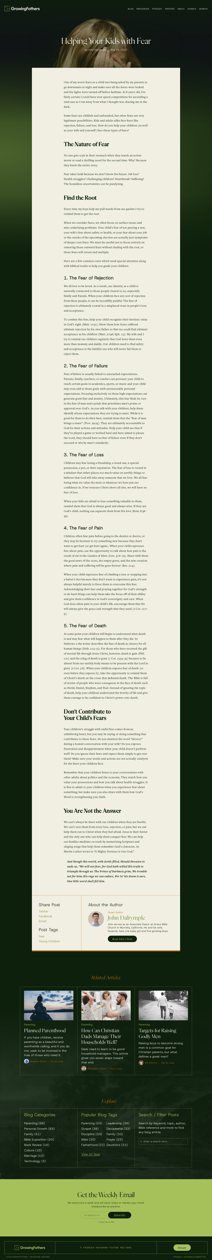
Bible (88, 1139)
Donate (192, 8)
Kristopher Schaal (97, 1068)
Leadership (117, 1123)
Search (203, 8)
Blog (130, 8)
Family (32, 1134)
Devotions (117, 1145)
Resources (143, 8)
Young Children (49, 941)
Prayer (114, 1139)
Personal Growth (39, 1129)
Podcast (157, 8)
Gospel (90, 1129)
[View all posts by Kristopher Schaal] (83, 1068)
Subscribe (119, 1215)
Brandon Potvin (38, 1061)
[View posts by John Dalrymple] (96, 919)
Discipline (91, 1134)
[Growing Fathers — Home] (22, 8)
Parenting (29, 1024)
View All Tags (90, 1154)
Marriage (34, 1156)
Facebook (45, 916)
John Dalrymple (97, 49)
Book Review (36, 1145)
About (181, 8)
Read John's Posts (122, 939)
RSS (122, 1247)
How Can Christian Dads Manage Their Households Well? (101, 1036)
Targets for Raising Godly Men (157, 1033)
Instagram (102, 1247)
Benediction (201, 1257)
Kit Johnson (151, 1062)
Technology (35, 1161)
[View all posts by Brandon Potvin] (26, 1061)
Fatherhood (93, 1145)
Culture (33, 1150)
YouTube (114, 1247)
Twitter (43, 911)
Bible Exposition (39, 1139)
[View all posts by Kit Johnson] (141, 1062)
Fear (42, 936)
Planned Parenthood (45, 1030)
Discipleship (118, 1129)
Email (42, 921)
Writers (170, 8)
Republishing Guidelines (40, 1257)
